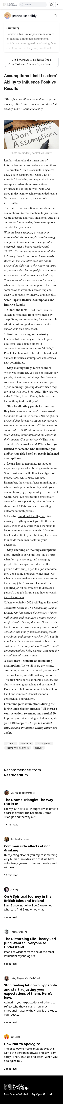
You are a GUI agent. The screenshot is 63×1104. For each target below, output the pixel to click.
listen (23, 339)
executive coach (28, 329)
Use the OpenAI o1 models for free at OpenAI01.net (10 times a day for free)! (30, 62)
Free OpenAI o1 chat (16, 1094)
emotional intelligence (31, 516)
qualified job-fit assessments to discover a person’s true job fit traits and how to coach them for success (30, 592)
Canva (48, 153)
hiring (15, 559)
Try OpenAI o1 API (42, 1094)
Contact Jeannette (43, 650)
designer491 (32, 153)
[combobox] (36, 4)
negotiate (30, 463)
